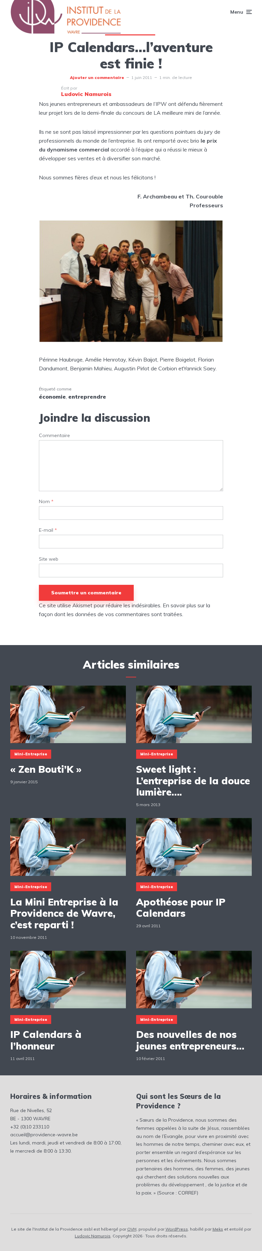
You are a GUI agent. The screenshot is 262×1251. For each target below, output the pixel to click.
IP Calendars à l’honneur (46, 1040)
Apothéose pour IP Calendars (180, 907)
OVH (131, 1229)
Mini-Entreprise (30, 754)
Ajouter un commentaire (97, 77)
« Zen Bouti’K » (46, 769)
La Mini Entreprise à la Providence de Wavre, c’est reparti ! (64, 913)
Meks (218, 1229)
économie (52, 396)
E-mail (48, 530)
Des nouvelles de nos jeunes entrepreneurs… (190, 1040)
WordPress (176, 1229)
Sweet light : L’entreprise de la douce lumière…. (193, 781)
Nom (46, 501)
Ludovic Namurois (93, 1235)
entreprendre (87, 396)
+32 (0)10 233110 (29, 1127)
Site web (48, 559)
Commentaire (54, 435)
